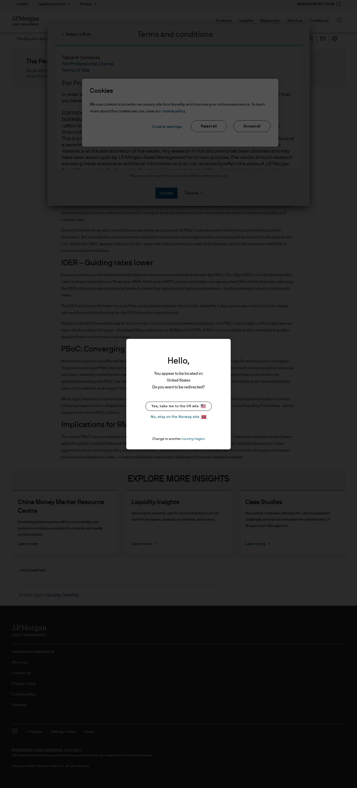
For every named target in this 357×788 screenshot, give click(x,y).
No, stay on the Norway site (175, 417)
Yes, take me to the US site (175, 406)
